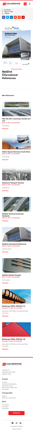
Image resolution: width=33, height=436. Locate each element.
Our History (5, 406)
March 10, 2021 (8, 11)
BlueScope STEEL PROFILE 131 (13, 306)
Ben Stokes (7, 10)
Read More (5, 128)
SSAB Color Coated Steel (9, 398)
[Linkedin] (20, 423)
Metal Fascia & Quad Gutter (9, 387)
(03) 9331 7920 (6, 374)
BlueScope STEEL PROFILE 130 (13, 339)
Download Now (16, 69)
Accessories (5, 389)
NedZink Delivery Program (11, 275)
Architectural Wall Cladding (9, 384)
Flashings (4, 382)
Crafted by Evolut (16, 429)
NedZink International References (14, 244)
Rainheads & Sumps (7, 386)
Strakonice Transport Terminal (13, 183)
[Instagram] (16, 423)
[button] (29, 4)
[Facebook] (12, 423)
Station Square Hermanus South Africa (16, 152)
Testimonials (5, 408)
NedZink (4, 396)
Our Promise (5, 404)
